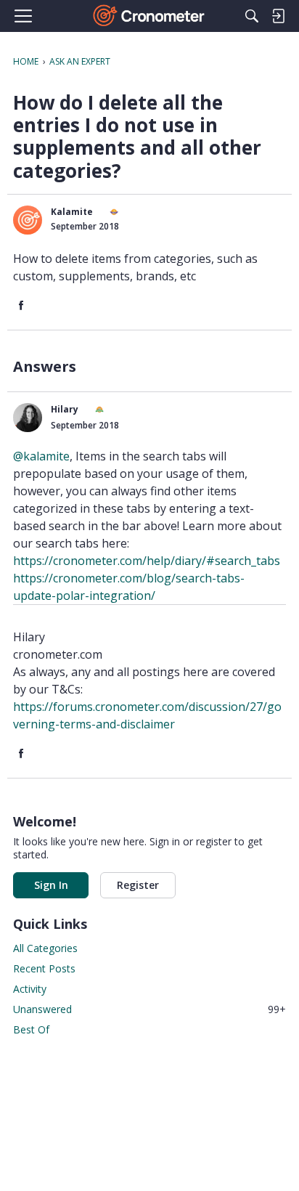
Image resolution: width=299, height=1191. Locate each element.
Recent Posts (44, 968)
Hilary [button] (64, 409)
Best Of (31, 1029)
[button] (27, 220)
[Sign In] (278, 16)
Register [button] (138, 885)
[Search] (252, 16)
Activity (29, 989)
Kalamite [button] (72, 212)
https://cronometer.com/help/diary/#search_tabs (146, 561)
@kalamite (41, 456)
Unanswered (149, 1009)
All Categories (45, 948)
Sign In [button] (51, 885)
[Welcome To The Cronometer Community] (150, 16)
